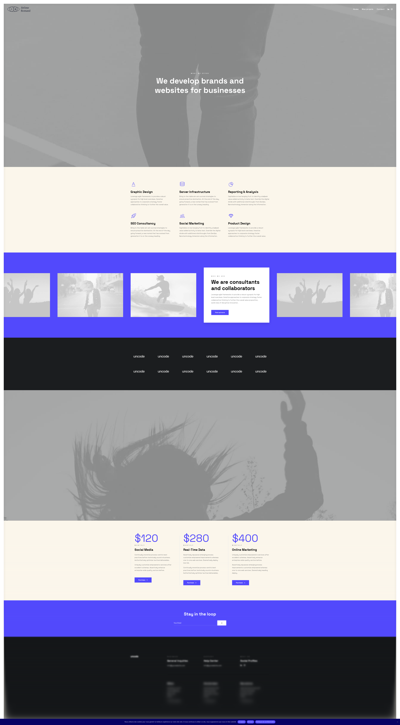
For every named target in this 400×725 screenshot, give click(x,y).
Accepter (242, 722)
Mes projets (367, 9)
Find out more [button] (220, 312)
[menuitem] (356, 9)
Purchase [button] (141, 580)
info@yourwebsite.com (176, 666)
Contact (381, 9)
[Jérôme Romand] (20, 9)
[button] (388, 9)
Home (356, 9)
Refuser (250, 722)
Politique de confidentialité (265, 722)
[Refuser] (397, 722)
